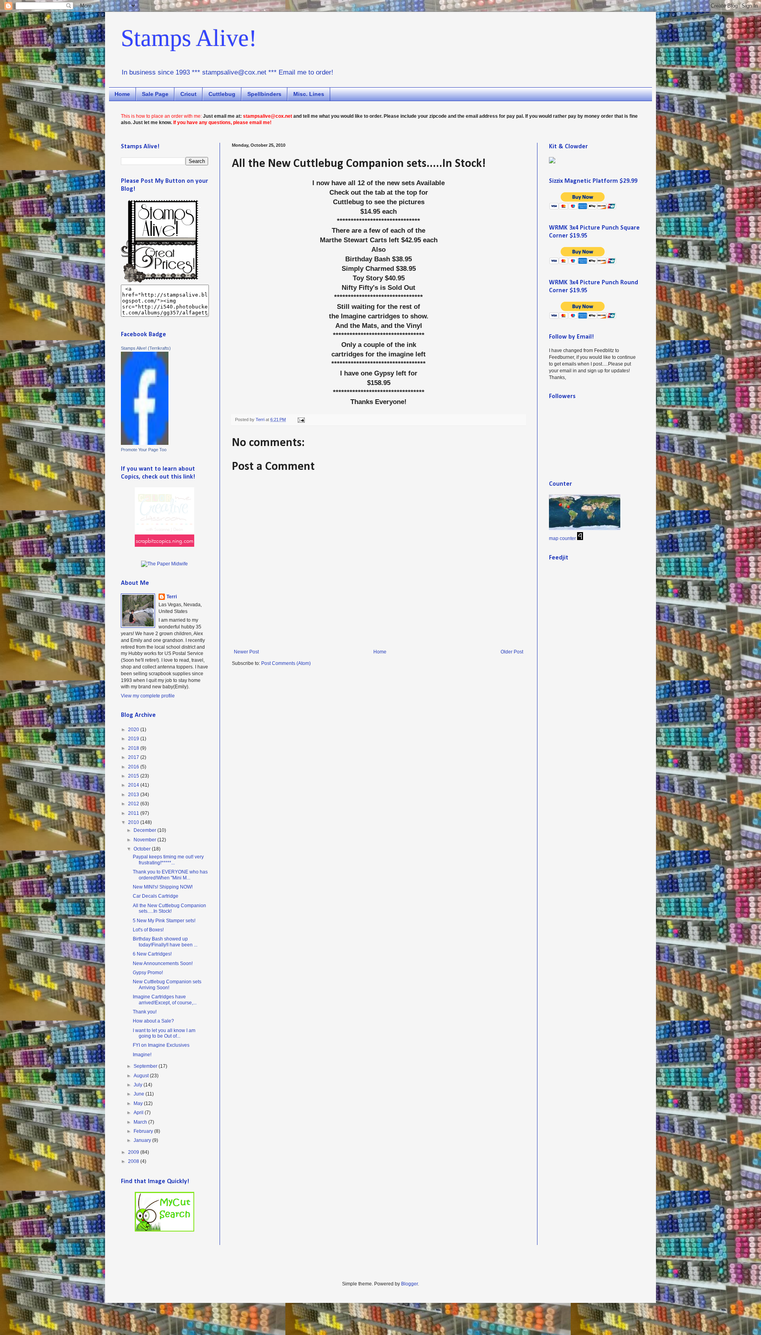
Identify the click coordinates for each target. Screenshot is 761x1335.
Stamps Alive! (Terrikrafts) (146, 348)
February (144, 1131)
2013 (134, 794)
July (138, 1085)
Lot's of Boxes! (148, 930)
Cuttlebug (221, 94)
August (142, 1075)
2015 (134, 776)
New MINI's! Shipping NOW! (163, 887)
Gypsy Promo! (148, 972)
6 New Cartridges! (152, 954)
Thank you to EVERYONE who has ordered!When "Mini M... (170, 874)
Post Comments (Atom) (286, 663)
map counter (562, 538)
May (139, 1103)
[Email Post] (301, 419)
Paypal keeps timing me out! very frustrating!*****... (168, 859)
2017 (134, 757)
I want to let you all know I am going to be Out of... (164, 1033)
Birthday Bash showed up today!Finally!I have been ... (165, 941)
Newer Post (246, 652)
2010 (134, 822)
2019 (134, 738)
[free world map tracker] (584, 528)
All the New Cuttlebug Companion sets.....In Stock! (169, 908)
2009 (134, 1152)
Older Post (512, 652)
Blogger (409, 1284)
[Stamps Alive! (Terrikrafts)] (144, 443)
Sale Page (155, 94)
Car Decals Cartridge (155, 896)
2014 (134, 785)
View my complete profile (148, 696)
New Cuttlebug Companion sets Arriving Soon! (167, 984)
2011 (134, 813)
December (145, 830)
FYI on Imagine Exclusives (161, 1045)
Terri (171, 597)
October (143, 849)
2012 (134, 803)
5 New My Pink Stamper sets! (164, 920)
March (141, 1122)
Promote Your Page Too (143, 449)
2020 (134, 729)
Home (122, 94)
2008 (134, 1161)
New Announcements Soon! (163, 963)
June (139, 1094)
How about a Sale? (153, 1021)
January (143, 1140)
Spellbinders (264, 94)
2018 (134, 748)
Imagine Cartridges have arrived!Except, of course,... (165, 999)
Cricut (188, 94)
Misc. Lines (308, 94)
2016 (134, 767)
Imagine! (142, 1054)
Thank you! (145, 1012)
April (139, 1112)
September (146, 1066)
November (145, 840)
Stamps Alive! (189, 38)
